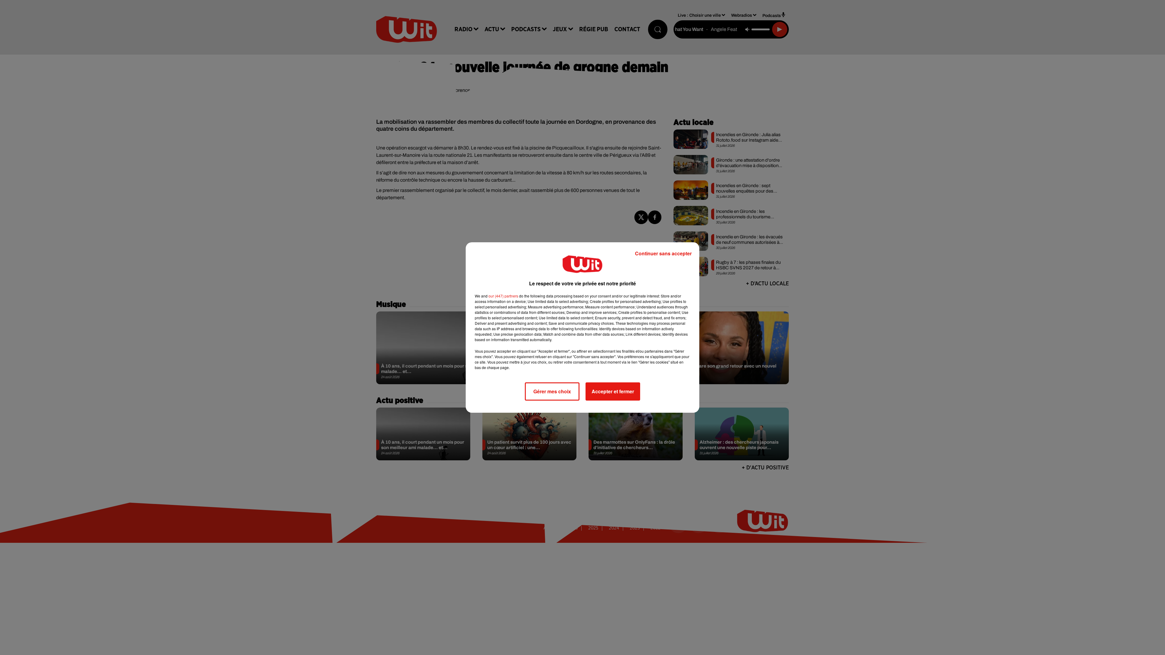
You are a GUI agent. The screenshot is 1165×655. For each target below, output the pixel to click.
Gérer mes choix (552, 391)
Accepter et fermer (613, 391)
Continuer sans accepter (663, 253)
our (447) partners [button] (503, 295)
